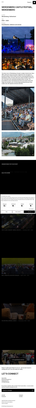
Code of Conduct (5, 403)
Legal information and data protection (8, 400)
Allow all (29, 211)
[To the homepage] (34, 2)
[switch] (13, 205)
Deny (6, 211)
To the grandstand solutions (18, 359)
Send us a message (7, 390)
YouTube (21, 396)
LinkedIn (3, 395)
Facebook (4, 396)
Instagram (21, 395)
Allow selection (18, 211)
